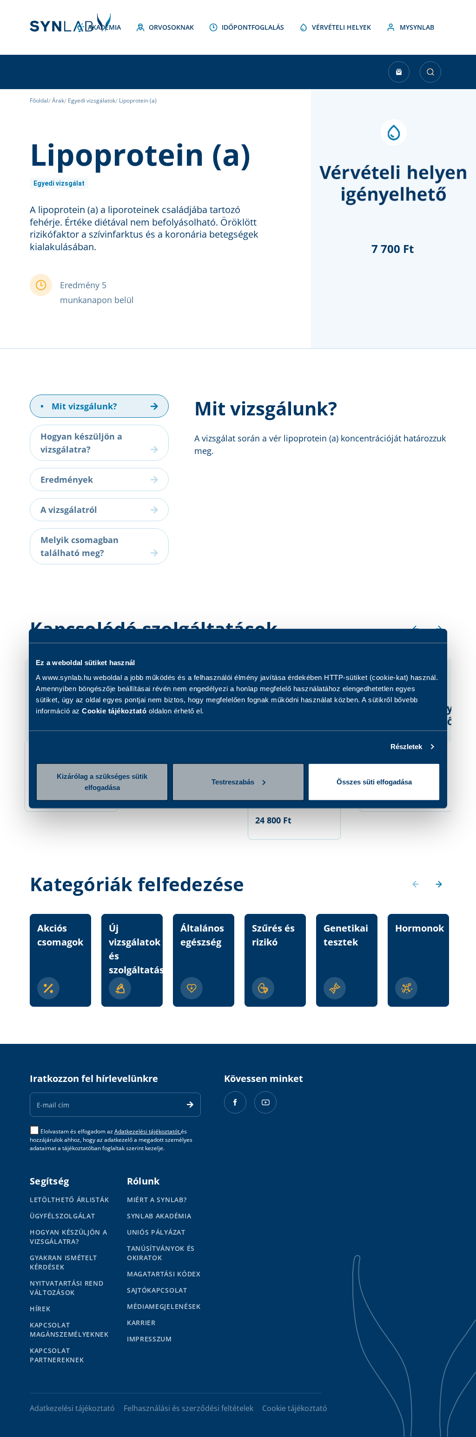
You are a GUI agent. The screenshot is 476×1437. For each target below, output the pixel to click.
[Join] (190, 1105)
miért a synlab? (157, 1199)
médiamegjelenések (164, 1306)
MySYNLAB (417, 27)
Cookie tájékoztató (114, 710)
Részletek (406, 747)
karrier (141, 1322)
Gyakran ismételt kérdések (63, 1262)
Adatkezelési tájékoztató (72, 1408)
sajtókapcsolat (157, 1290)
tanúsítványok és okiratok (161, 1253)
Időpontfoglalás (253, 27)
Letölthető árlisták (69, 1199)
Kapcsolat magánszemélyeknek (69, 1329)
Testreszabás (233, 781)
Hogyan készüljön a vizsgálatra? (68, 1237)
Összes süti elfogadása (374, 781)
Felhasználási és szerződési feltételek (188, 1408)
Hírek (40, 1308)
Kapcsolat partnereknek (57, 1355)
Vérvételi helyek (341, 27)
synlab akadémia (159, 1215)
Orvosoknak (171, 27)
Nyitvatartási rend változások (67, 1288)
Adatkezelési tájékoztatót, (147, 1131)
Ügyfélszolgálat (62, 1215)
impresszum (149, 1338)
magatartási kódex (164, 1273)
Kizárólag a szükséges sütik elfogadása (102, 781)
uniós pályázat (156, 1232)
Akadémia (104, 27)
